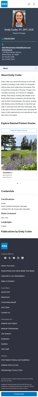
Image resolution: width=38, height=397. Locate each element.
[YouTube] (15, 258)
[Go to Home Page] (4, 246)
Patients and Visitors (9, 323)
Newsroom (5, 297)
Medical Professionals (9, 329)
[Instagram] (19, 258)
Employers (5, 339)
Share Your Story (7, 266)
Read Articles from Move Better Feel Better (17, 271)
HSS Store (5, 307)
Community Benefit (8, 302)
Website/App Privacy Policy (12, 370)
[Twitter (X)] (11, 258)
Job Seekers (6, 334)
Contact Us (5, 313)
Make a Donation (7, 281)
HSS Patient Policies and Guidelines (15, 360)
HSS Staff (5, 349)
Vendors (4, 344)
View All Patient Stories (19, 130)
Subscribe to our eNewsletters (13, 276)
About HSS (5, 292)
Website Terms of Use (9, 365)
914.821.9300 (9, 39)
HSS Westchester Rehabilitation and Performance (16, 49)
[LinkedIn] (23, 258)
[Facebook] (6, 258)
